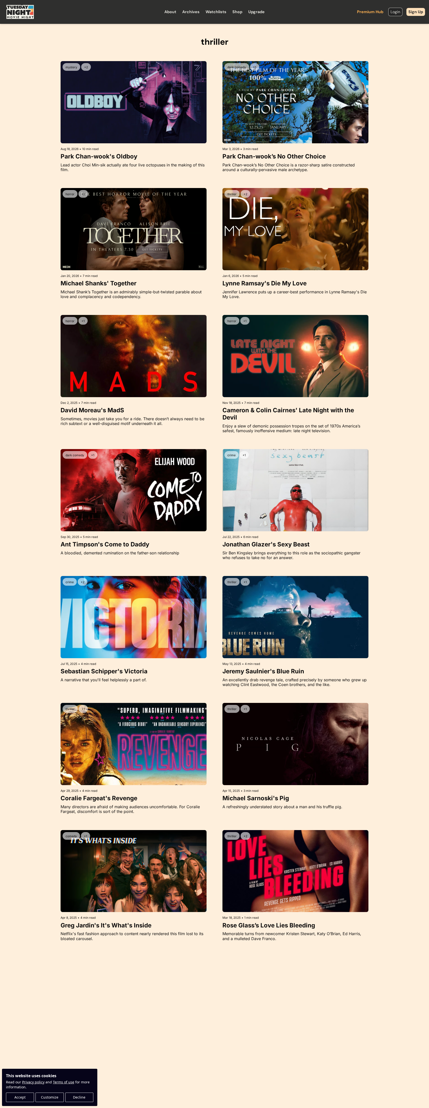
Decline (79, 1097)
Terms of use (63, 1082)
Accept (20, 1097)
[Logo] (20, 12)
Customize (49, 1097)
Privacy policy (33, 1082)
